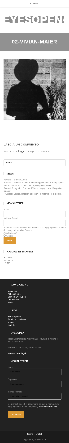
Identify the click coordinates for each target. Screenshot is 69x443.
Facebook (8, 257)
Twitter (7, 263)
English (39, 434)
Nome (7, 209)
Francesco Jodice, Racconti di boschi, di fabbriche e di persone (33, 194)
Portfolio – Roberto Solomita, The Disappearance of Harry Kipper (34, 182)
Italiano (30, 434)
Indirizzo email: (15, 392)
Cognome (12, 379)
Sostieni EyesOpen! (17, 297)
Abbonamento (14, 294)
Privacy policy (14, 316)
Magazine (12, 291)
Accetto (9, 236)
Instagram (8, 260)
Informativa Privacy (23, 230)
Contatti (11, 325)
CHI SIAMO (13, 299)
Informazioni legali (17, 353)
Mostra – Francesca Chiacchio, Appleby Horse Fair (27, 185)
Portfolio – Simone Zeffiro (15, 180)
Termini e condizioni (17, 319)
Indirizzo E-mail (11, 218)
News (10, 302)
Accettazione (10, 233)
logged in (23, 151)
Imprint (11, 322)
